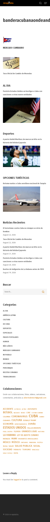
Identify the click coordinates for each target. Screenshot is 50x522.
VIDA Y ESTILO (7, 453)
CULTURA (6, 320)
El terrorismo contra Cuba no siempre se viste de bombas (23, 230)
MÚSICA (16, 442)
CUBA (33, 416)
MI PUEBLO (7, 355)
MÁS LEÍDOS (8, 346)
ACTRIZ (24, 409)
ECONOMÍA (8, 424)
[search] (40, 3)
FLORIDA (17, 431)
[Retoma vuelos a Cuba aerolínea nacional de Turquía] (21, 199)
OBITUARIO (24, 442)
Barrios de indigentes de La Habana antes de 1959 (23, 269)
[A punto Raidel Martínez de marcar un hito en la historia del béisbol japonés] (21, 156)
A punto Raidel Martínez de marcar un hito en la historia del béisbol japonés (22, 141)
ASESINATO (32, 409)
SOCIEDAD (7, 449)
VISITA (16, 453)
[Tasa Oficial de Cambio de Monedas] (25, 64)
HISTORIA (41, 431)
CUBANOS (6, 420)
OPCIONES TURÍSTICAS (12, 363)
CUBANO (41, 417)
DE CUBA (6, 324)
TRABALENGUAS (9, 377)
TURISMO (26, 449)
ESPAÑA (32, 424)
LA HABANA (9, 434)
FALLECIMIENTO (34, 428)
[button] (45, 3)
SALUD (11, 446)
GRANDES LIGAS (29, 431)
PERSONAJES (8, 368)
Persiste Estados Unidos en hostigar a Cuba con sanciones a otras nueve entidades (22, 93)
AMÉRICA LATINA (9, 315)
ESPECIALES (7, 333)
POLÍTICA (40, 442)
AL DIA (5, 311)
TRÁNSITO (17, 449)
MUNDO (6, 359)
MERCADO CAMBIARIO (11, 350)
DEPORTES (7, 328)
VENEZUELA (35, 450)
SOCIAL (36, 446)
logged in (17, 480)
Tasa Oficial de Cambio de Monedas (17, 73)
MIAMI (14, 438)
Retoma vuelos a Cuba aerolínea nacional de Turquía (24, 183)
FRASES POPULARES (10, 337)
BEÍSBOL (8, 412)
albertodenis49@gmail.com (35, 398)
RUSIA (5, 446)
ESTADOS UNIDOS (14, 427)
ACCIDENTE (8, 409)
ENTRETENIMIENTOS (21, 424)
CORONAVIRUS (19, 416)
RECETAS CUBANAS (10, 372)
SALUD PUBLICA (23, 445)
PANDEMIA (32, 442)
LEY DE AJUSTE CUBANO (28, 435)
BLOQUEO (17, 413)
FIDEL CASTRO (8, 431)
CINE (28, 413)
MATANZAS (6, 439)
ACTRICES (17, 409)
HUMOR (6, 342)
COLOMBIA (6, 417)
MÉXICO (7, 442)
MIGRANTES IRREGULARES (28, 439)
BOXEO (23, 413)
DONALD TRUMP (29, 420)
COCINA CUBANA (37, 413)
